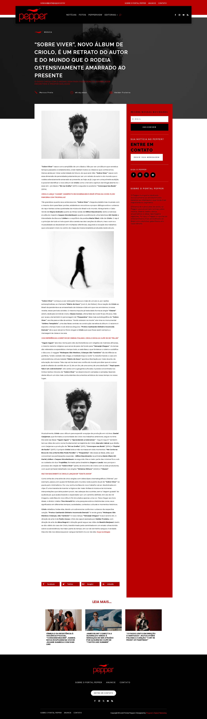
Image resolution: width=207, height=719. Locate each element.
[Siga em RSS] (187, 15)
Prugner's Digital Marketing (156, 713)
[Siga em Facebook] (175, 15)
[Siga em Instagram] (179, 15)
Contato (162, 3)
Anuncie (152, 3)
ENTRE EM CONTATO (103, 693)
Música (48, 32)
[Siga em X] (146, 174)
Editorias (110, 15)
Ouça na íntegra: (103, 532)
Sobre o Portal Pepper (135, 3)
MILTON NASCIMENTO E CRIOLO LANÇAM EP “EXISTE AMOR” (66, 474)
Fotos (82, 15)
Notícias (71, 15)
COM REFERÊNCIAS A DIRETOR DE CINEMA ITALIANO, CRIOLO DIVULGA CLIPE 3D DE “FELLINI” (80, 338)
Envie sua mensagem (147, 157)
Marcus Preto (46, 92)
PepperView (95, 15)
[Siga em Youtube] (183, 15)
